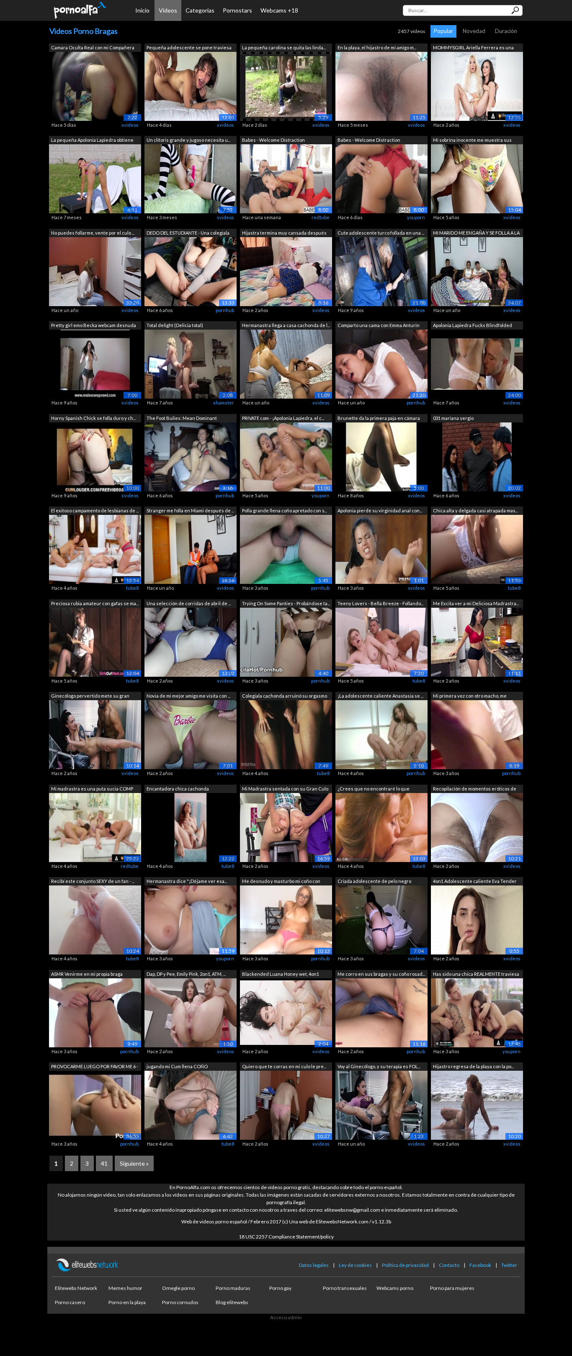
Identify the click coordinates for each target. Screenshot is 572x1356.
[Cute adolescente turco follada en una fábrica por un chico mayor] (381, 271)
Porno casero (70, 1302)
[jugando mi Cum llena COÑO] (190, 1105)
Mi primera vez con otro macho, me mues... (470, 696)
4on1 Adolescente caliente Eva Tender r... (475, 881)
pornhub (225, 310)
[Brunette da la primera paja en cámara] (381, 456)
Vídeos (168, 10)
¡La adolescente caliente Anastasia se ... (380, 695)
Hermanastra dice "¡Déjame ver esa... (187, 881)
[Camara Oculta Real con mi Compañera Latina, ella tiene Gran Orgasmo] (95, 85)
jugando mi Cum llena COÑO (177, 1066)
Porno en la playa (127, 1302)
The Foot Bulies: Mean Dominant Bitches (182, 418)
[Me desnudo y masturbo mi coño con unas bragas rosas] (286, 919)
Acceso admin (286, 1317)
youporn (416, 217)
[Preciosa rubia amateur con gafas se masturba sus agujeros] (95, 641)
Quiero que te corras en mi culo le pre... (284, 1066)
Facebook (480, 1265)
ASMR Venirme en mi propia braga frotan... (87, 974)
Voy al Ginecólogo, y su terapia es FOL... (379, 1066)
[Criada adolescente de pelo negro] (381, 919)
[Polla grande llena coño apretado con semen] (286, 549)
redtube (321, 217)
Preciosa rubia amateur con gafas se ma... (95, 603)
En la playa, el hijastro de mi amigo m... (377, 47)
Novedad (474, 31)
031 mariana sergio (453, 418)
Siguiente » (134, 1163)
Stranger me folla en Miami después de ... (190, 510)
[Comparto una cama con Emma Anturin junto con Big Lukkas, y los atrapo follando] (381, 364)
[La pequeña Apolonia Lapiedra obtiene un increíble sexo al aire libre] (95, 178)
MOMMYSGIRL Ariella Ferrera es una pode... (473, 48)
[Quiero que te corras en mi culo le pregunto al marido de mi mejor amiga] (286, 1105)
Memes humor (125, 1288)
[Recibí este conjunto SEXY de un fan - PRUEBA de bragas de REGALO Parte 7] (95, 919)
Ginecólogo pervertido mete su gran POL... (90, 696)
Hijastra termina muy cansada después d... (284, 233)
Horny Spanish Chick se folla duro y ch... (93, 418)
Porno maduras (233, 1288)
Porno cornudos (180, 1302)
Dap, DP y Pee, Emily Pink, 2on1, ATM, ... (186, 974)
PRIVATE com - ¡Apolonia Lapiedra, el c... (283, 418)
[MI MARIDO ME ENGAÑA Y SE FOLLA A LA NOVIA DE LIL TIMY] (477, 271)
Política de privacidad (405, 1265)
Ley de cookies (355, 1265)
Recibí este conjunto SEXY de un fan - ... (92, 881)
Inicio (142, 10)
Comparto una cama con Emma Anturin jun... (379, 326)
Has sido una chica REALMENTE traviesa (476, 974)
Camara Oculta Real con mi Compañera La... (92, 48)
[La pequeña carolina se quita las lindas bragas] (286, 85)
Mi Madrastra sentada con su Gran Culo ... (285, 789)
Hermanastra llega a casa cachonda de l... (286, 325)
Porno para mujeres (452, 1288)
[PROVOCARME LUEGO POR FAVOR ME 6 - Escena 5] (95, 1105)
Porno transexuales (345, 1288)
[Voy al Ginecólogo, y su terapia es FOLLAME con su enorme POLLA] (381, 1105)
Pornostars (237, 10)
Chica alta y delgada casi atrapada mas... (475, 510)
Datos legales (314, 1265)
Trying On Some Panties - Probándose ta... (286, 603)
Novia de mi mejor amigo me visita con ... (188, 695)
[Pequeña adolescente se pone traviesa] (190, 85)
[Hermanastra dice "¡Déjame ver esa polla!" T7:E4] (190, 919)
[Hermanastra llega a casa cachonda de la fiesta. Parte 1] (286, 364)
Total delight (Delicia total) (175, 325)
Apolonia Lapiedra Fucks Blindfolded (472, 325)
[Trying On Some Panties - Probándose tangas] (286, 641)
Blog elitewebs (232, 1302)
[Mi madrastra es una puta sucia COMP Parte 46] (95, 827)
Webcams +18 (279, 10)
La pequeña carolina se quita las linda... (284, 47)
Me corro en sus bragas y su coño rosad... (381, 974)
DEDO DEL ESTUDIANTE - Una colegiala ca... (188, 233)
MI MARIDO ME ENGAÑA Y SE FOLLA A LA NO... (476, 233)
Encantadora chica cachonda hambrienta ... (178, 789)
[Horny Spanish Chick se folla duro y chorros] (95, 456)
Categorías (200, 10)
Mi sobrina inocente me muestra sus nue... (472, 140)
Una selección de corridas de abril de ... (189, 603)
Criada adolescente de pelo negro (374, 881)
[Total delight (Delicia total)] (190, 364)
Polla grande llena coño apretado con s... (284, 510)
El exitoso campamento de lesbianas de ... (95, 510)
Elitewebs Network (76, 1288)
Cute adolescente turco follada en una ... (381, 232)
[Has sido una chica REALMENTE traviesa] (477, 1012)
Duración (506, 31)
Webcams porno (394, 1288)
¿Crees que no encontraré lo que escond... (374, 789)
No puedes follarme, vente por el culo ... (92, 232)
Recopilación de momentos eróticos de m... (474, 789)
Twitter (509, 1265)
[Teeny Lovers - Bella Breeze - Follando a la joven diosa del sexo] (381, 641)
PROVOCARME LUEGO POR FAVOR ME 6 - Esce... (94, 1067)
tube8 (132, 588)
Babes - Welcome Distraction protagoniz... (273, 140)
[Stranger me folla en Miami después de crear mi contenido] (190, 549)
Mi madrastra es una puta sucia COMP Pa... (92, 789)
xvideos (130, 125)
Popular (443, 31)
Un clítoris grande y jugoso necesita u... (188, 140)
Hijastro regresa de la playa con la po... (473, 1066)
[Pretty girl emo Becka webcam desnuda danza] (95, 364)
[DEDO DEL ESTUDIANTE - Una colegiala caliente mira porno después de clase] (190, 271)
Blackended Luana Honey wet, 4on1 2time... (280, 974)
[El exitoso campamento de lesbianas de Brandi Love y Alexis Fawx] (95, 549)
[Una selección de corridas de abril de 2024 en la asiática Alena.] (190, 641)
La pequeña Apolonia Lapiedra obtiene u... (92, 140)
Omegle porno (178, 1288)
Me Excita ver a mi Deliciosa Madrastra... (476, 603)
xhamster (223, 402)
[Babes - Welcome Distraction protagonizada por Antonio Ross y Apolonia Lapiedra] (286, 178)
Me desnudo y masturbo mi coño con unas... (281, 881)
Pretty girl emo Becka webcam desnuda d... (93, 326)
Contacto (449, 1265)
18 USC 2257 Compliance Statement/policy (286, 1236)
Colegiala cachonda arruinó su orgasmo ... (284, 696)
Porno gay (280, 1288)
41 (104, 1163)
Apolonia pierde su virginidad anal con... (380, 510)
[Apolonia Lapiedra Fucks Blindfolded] (477, 364)
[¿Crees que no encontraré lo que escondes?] (381, 827)
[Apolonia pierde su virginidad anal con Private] (381, 549)
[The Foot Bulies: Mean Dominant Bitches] (190, 456)
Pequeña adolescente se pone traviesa (189, 47)
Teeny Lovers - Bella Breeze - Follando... (380, 603)
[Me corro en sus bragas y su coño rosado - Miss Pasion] (381, 1012)
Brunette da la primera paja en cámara (379, 418)
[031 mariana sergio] (477, 456)
